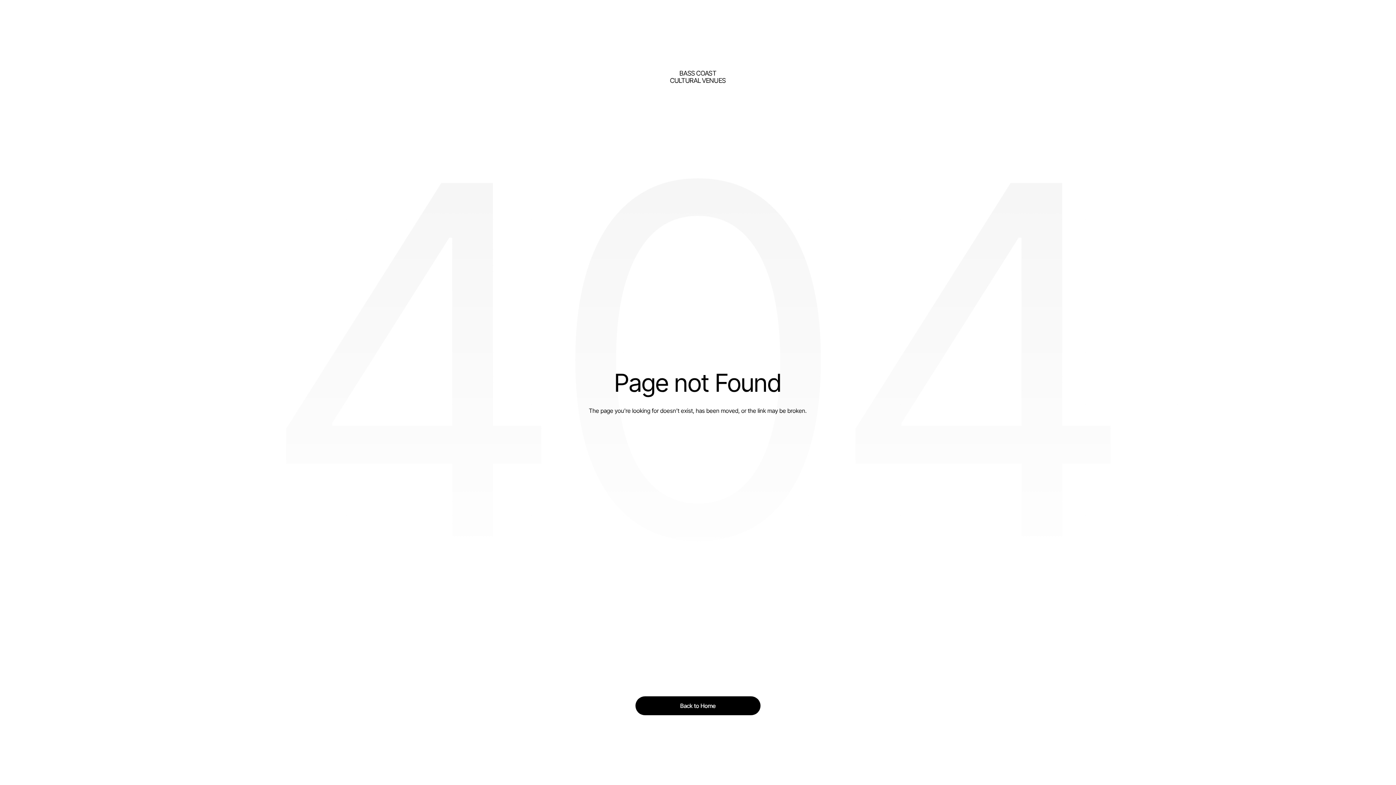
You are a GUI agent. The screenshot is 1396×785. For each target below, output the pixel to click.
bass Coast (697, 73)
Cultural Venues (698, 80)
